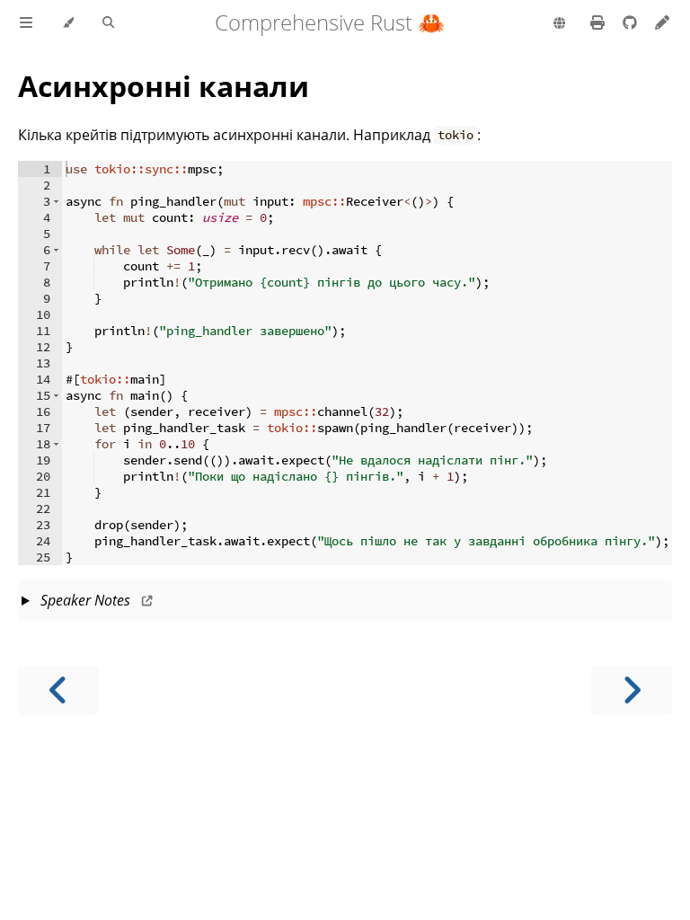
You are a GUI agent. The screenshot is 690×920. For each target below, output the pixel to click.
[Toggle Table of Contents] (26, 23)
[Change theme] (68, 23)
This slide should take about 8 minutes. (344, 605)
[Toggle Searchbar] (108, 23)
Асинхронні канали (163, 85)
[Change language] (559, 24)
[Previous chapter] (58, 690)
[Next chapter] (631, 690)
